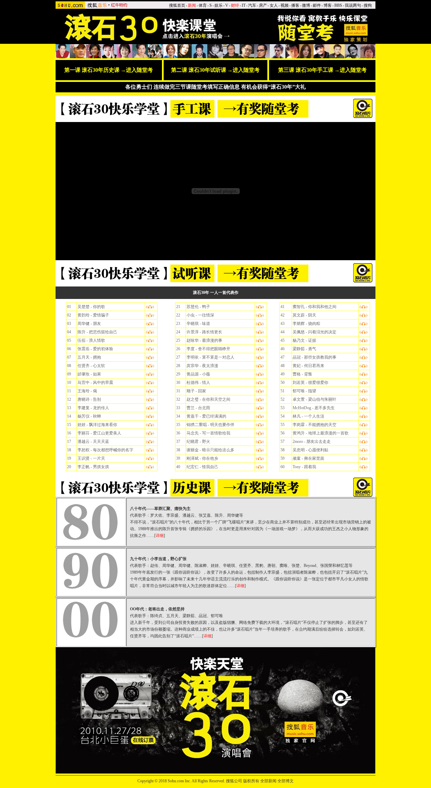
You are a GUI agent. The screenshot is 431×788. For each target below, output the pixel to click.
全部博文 (285, 781)
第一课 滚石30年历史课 (92, 70)
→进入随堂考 (137, 70)
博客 (328, 5)
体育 (203, 5)
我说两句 (353, 5)
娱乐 (218, 5)
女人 (274, 5)
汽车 (252, 5)
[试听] (363, 348)
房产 (263, 5)
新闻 (192, 5)
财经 (235, 5)
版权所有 (251, 781)
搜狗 (368, 5)
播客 (295, 5)
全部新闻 (268, 781)
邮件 (317, 5)
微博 (306, 5)
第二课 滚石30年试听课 (198, 70)
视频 (284, 5)
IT (243, 5)
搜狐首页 (177, 5)
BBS (338, 5)
